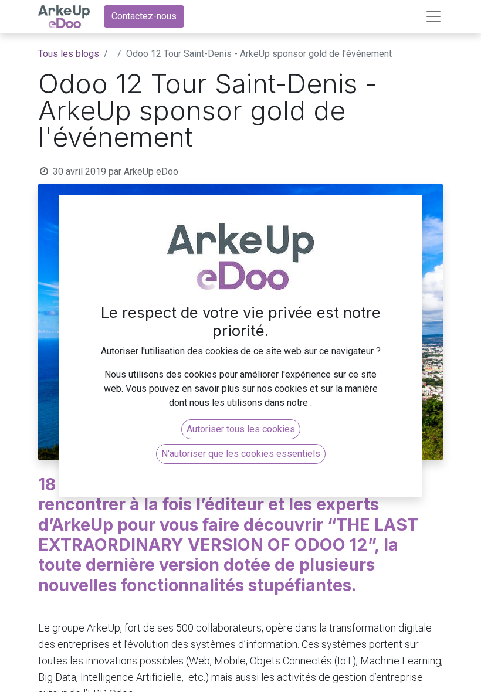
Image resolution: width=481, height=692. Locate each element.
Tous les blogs (68, 53)
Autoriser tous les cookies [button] (241, 429)
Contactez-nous (144, 16)
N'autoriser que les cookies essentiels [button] (240, 453)
